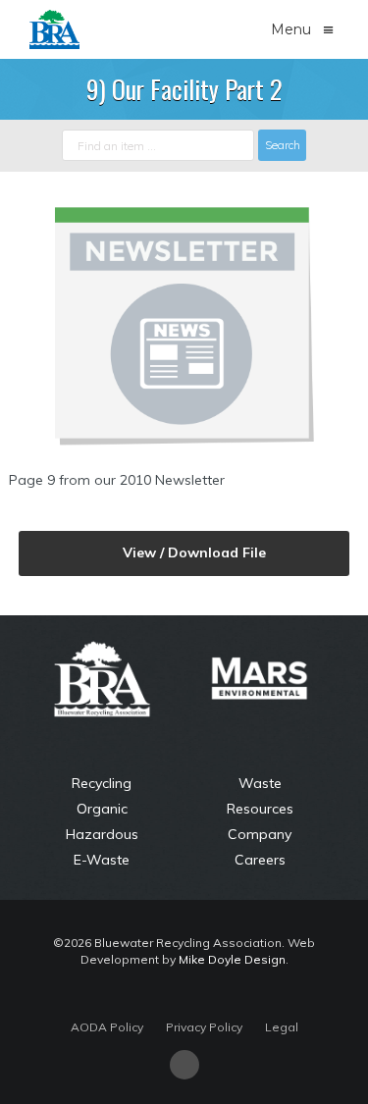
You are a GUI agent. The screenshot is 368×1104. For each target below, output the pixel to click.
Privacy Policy (204, 1027)
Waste (260, 783)
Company (259, 834)
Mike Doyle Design (232, 959)
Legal (281, 1027)
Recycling (101, 783)
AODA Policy (107, 1027)
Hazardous (102, 834)
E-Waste (102, 859)
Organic (102, 808)
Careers (260, 859)
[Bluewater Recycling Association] (54, 27)
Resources (260, 808)
